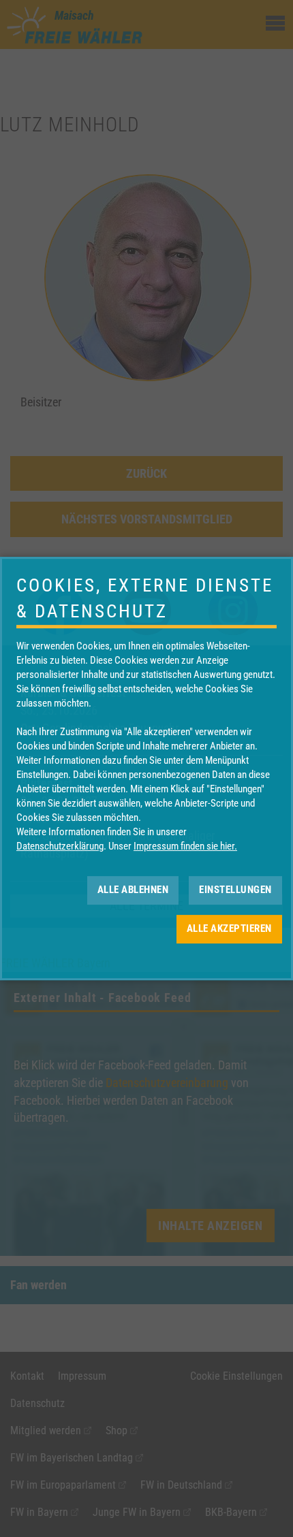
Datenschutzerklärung (60, 846)
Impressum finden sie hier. (185, 846)
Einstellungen (235, 890)
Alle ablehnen (133, 890)
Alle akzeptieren (229, 928)
